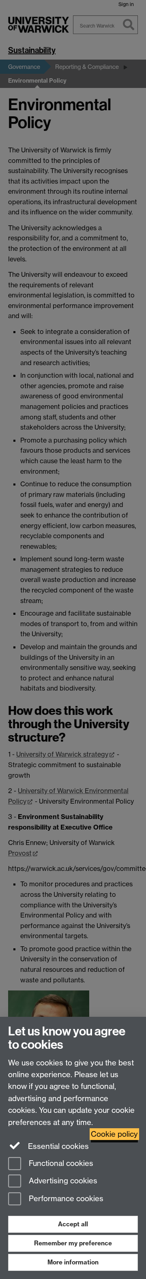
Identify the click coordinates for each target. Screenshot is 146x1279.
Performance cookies (65, 1199)
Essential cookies (57, 1146)
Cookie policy (114, 1134)
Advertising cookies (62, 1181)
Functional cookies (60, 1163)
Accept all (73, 1224)
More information (73, 1262)
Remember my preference (73, 1243)
